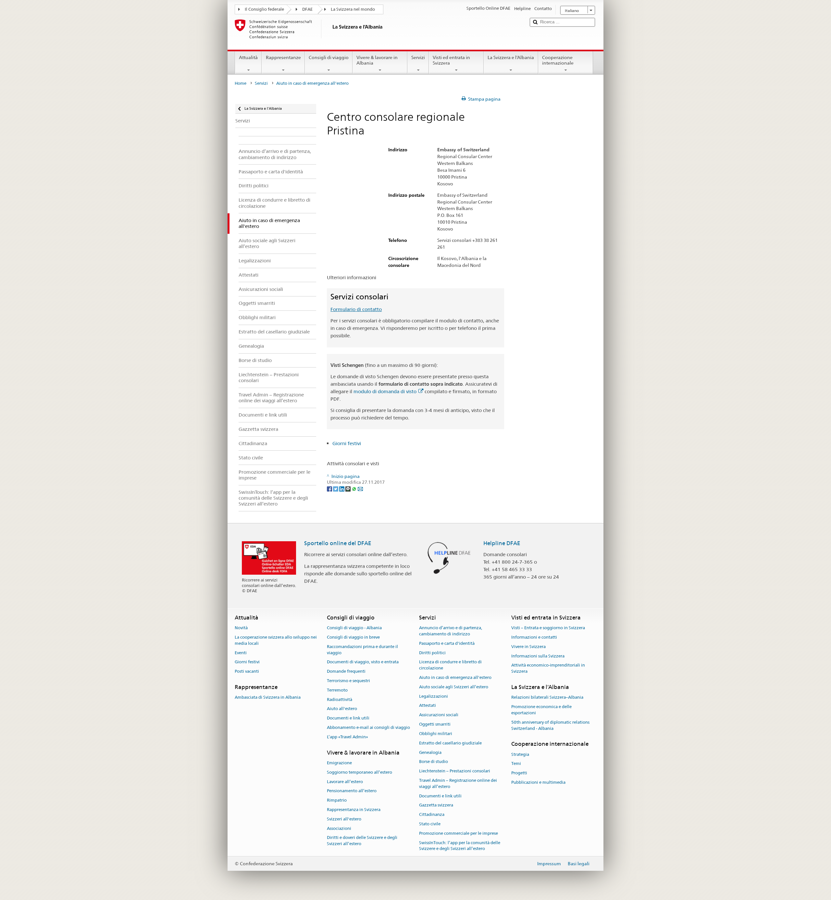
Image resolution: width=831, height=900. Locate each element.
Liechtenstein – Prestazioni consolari (454, 771)
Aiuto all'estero (342, 708)
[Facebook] (330, 488)
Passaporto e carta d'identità (447, 643)
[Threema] (348, 488)
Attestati (427, 705)
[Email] (360, 488)
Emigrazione (339, 762)
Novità (241, 627)
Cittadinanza (431, 814)
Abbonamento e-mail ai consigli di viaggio (368, 727)
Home (240, 83)
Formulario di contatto (356, 309)
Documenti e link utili (348, 718)
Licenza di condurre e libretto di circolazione (450, 665)
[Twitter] (336, 488)
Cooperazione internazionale (558, 60)
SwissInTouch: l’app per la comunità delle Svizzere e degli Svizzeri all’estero (459, 845)
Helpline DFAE (501, 543)
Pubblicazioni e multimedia (538, 782)
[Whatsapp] (355, 488)
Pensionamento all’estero (352, 791)
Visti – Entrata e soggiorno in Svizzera (548, 627)
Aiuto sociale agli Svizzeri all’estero (453, 686)
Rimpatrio (337, 800)
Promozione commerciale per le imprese (458, 833)
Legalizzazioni (433, 696)
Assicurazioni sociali (438, 715)
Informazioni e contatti (534, 637)
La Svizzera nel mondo (353, 9)
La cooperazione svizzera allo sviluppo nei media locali (276, 640)
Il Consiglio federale (264, 9)
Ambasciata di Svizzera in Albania (268, 697)
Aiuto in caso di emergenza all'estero (455, 677)
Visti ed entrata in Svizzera (451, 60)
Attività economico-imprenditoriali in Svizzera (548, 668)
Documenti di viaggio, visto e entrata (363, 662)
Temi (516, 763)
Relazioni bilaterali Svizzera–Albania (547, 697)
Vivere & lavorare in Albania (377, 60)
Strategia (520, 754)
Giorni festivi (346, 443)
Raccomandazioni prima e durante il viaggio (362, 649)
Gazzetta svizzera (436, 805)
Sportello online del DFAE (337, 543)
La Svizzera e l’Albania (511, 57)
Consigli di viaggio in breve (353, 637)
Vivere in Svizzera (528, 646)
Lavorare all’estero (345, 781)
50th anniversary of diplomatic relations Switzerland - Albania (550, 725)
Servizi (418, 57)
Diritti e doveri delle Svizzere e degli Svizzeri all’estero (362, 840)
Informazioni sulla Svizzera (537, 656)
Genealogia (430, 752)
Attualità (248, 57)
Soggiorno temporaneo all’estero (359, 772)
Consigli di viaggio (329, 57)
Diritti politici (432, 652)
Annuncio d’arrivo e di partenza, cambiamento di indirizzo (450, 630)
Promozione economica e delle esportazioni (541, 709)
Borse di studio (433, 761)
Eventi (241, 652)
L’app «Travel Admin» (347, 736)
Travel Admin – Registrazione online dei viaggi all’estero (458, 783)
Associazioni (339, 828)
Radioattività (339, 699)
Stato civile (429, 823)
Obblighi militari (435, 733)
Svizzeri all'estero (344, 819)
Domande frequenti (346, 671)
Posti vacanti (247, 671)
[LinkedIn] (342, 488)
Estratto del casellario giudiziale (450, 743)
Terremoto (337, 690)
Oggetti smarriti (435, 724)
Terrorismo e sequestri (348, 680)
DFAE (307, 9)
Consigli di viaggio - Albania (354, 627)
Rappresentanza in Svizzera (353, 809)
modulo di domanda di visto (384, 391)
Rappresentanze (283, 57)
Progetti (519, 772)
